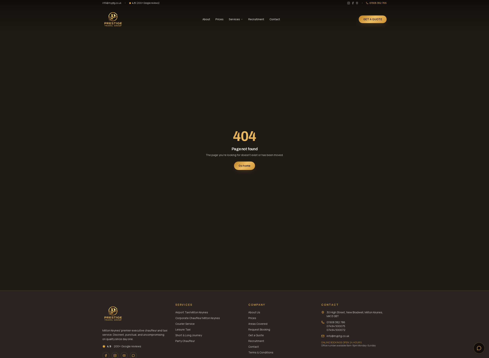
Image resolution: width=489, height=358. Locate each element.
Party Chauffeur (185, 341)
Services (234, 19)
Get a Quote (256, 335)
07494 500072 (336, 330)
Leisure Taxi (182, 329)
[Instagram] (348, 3)
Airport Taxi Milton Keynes (191, 312)
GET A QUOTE (372, 19)
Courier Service (185, 324)
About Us (254, 312)
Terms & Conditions (260, 352)
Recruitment (256, 19)
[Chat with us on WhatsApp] (479, 348)
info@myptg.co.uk (111, 3)
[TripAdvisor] (357, 3)
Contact (275, 19)
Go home (244, 165)
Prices (219, 19)
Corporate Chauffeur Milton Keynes (197, 318)
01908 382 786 (336, 322)
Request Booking (259, 329)
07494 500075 (336, 326)
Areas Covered (257, 324)
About (206, 19)
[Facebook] (352, 3)
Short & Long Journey (188, 335)
